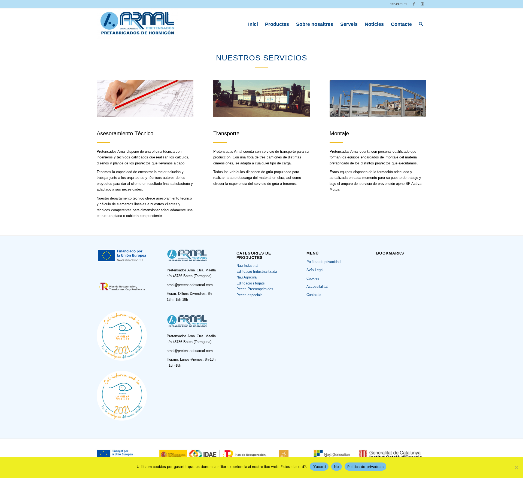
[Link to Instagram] (422, 4)
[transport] (261, 98)
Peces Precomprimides (254, 289)
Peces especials (249, 295)
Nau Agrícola (246, 277)
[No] (516, 467)
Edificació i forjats (250, 283)
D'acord (319, 466)
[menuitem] (253, 24)
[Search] (420, 24)
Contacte (313, 295)
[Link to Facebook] (414, 4)
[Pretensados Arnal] (137, 24)
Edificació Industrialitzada (256, 271)
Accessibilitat (317, 286)
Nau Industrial (247, 265)
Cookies (312, 278)
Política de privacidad (323, 262)
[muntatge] (378, 98)
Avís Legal (314, 270)
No (336, 466)
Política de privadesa (365, 466)
